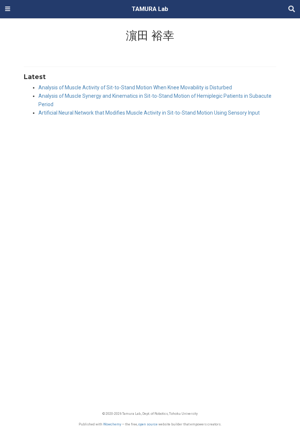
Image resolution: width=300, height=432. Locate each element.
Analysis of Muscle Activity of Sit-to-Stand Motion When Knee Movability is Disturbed (135, 87)
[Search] (291, 9)
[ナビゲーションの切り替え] (7, 9)
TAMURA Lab (150, 8)
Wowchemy (112, 424)
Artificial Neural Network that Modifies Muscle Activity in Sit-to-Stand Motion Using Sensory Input (149, 113)
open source (148, 424)
